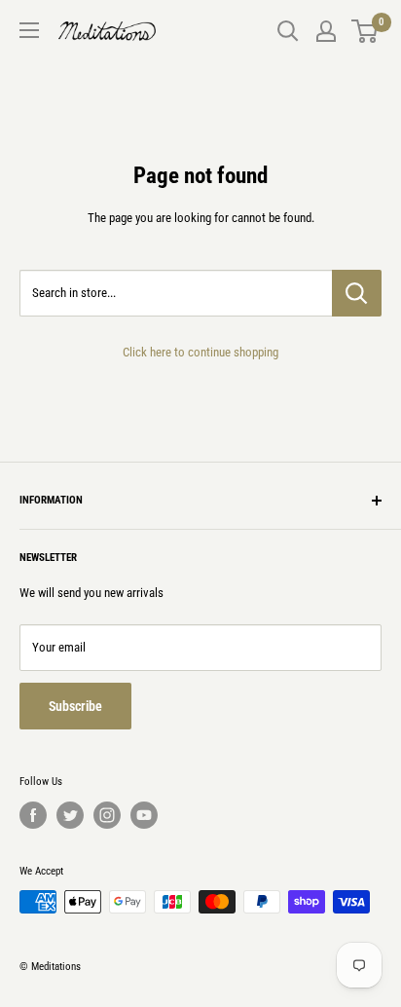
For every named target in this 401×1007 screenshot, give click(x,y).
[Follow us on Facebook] (33, 815)
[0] (365, 31)
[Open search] (288, 31)
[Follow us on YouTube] (144, 815)
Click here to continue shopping (200, 352)
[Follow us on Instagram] (107, 815)
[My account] (326, 31)
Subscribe (75, 706)
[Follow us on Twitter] (70, 815)
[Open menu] (29, 30)
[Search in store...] (357, 293)
